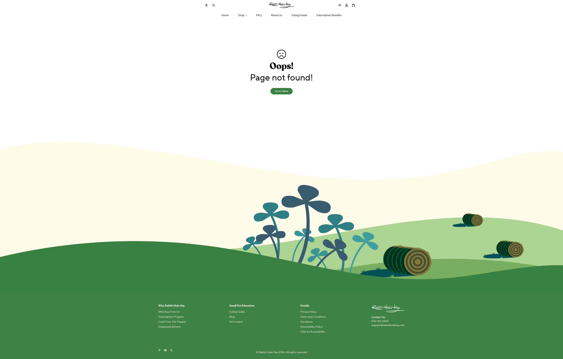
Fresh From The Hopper (172, 322)
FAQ (259, 15)
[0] (353, 5)
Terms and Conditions (313, 317)
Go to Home (281, 91)
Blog (232, 317)
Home (225, 15)
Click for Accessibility (312, 331)
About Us (276, 15)
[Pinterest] (159, 350)
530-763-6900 (380, 321)
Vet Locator (236, 322)
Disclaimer (306, 322)
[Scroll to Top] (557, 343)
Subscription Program (171, 317)
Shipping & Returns (169, 327)
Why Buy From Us (169, 312)
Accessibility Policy (311, 327)
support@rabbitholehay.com (388, 325)
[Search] (213, 5)
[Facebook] (165, 350)
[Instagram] (171, 350)
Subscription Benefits (329, 15)
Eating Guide (299, 15)
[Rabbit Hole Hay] (281, 5)
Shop (241, 15)
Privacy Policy (308, 312)
